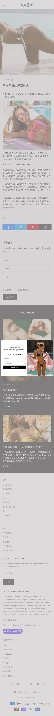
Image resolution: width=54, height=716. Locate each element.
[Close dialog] (51, 342)
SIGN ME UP (14, 367)
